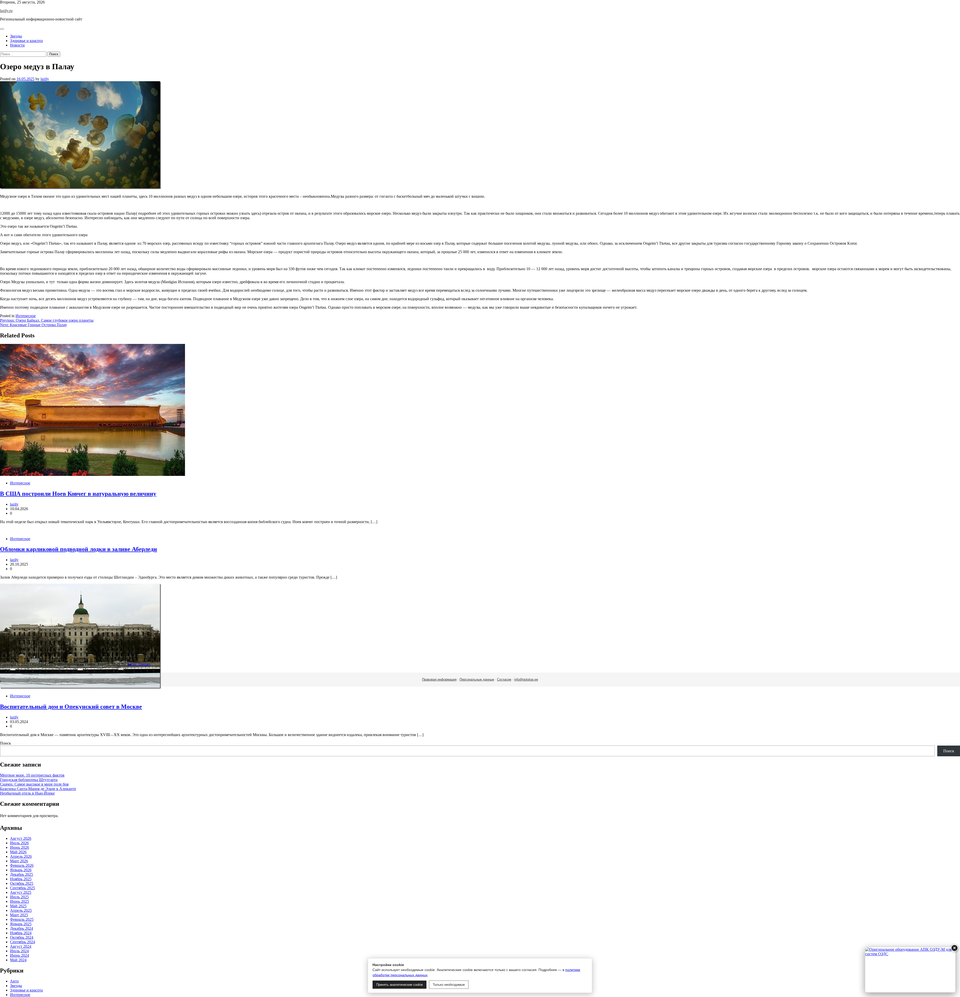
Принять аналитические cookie (399, 985)
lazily (44, 79)
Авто (14, 981)
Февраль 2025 (22, 919)
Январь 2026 (21, 870)
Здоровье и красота (26, 40)
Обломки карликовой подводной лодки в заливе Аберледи (78, 549)
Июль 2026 (19, 843)
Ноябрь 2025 (21, 879)
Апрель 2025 (21, 910)
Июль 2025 (19, 897)
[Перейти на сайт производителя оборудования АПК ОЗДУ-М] (910, 969)
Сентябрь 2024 (22, 942)
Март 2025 (19, 915)
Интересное (26, 316)
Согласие (504, 679)
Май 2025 (18, 906)
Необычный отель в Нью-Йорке (27, 793)
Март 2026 (19, 861)
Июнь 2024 (19, 955)
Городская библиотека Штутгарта (29, 780)
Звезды (16, 36)
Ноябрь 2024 (21, 933)
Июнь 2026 (19, 847)
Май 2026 (18, 852)
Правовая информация (439, 679)
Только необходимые (449, 985)
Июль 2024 (19, 951)
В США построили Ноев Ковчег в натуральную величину (78, 493)
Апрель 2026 (21, 856)
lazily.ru (6, 10)
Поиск (5, 743)
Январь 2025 (21, 924)
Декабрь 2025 (21, 874)
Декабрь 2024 (21, 928)
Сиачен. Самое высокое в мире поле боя (34, 784)
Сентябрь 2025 (22, 888)
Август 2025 (20, 892)
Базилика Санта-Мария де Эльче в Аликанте (38, 789)
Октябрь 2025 (21, 883)
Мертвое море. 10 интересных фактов (32, 775)
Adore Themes (138, 664)
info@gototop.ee (526, 679)
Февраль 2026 (22, 865)
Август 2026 (20, 838)
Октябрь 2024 (21, 937)
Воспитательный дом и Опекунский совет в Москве (71, 706)
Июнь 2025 (19, 901)
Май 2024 (18, 960)
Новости (17, 45)
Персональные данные (477, 679)
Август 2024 (20, 946)
